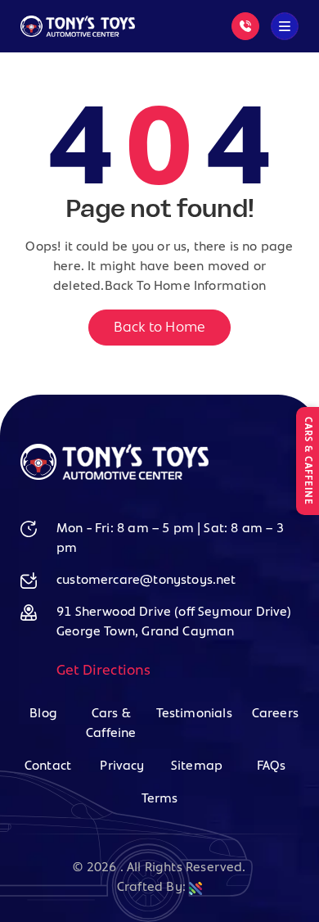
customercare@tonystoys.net (146, 580)
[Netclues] (195, 887)
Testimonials (194, 714)
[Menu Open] (285, 26)
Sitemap (196, 766)
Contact (48, 766)
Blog (43, 714)
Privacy (122, 766)
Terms (160, 799)
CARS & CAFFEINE (307, 461)
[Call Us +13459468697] (245, 26)
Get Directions (103, 671)
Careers (275, 714)
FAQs (271, 766)
